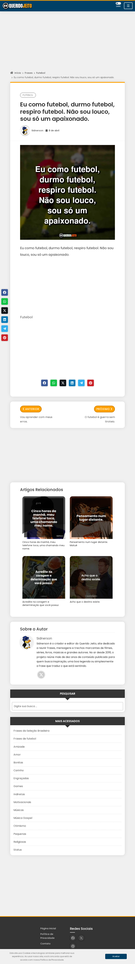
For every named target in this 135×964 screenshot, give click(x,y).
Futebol (40, 73)
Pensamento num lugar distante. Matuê (89, 544)
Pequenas (20, 834)
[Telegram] (81, 383)
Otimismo (20, 826)
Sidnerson (37, 130)
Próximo (103, 409)
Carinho (19, 770)
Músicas (19, 810)
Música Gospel (23, 818)
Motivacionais (22, 802)
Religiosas (20, 842)
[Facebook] (44, 383)
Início (17, 73)
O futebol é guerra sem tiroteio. (100, 419)
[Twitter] (63, 383)
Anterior (32, 409)
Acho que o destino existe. (85, 601)
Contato (45, 943)
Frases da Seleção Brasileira (31, 731)
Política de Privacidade (47, 936)
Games (18, 786)
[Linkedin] (72, 383)
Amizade (19, 747)
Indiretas (19, 794)
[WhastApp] (53, 383)
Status (18, 850)
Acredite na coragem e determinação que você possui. (40, 603)
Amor (17, 754)
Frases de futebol (25, 739)
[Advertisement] (67, 44)
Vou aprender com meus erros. (36, 419)
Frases (29, 73)
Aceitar (116, 956)
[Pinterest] (90, 383)
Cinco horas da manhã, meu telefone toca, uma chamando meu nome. (43, 545)
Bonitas (18, 762)
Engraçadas (21, 778)
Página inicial (48, 928)
